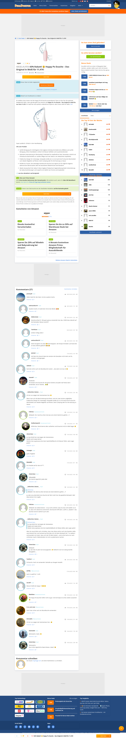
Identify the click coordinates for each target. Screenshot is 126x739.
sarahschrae (92, 165)
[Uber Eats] (40, 711)
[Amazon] (19, 63)
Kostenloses (64, 5)
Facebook (25, 1)
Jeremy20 (31, 294)
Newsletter (50, 1)
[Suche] (109, 5)
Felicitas (36, 412)
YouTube (38, 1)
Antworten (29, 299)
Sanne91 (33, 377)
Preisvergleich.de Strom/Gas (63, 701)
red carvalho (92, 215)
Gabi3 (90, 149)
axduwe (30, 365)
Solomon (91, 200)
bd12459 (91, 124)
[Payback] (40, 706)
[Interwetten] (19, 706)
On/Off (30, 582)
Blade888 (31, 462)
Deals (35, 5)
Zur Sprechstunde (95, 56)
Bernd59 (91, 170)
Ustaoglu (31, 450)
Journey (91, 195)
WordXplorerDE (93, 139)
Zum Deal (46, 77)
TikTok (44, 1)
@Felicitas (30, 490)
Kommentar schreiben (70, 289)
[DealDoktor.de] (23, 5)
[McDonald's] (30, 706)
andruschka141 (35, 305)
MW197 (91, 220)
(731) (50, 216)
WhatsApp (18, 1)
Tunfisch (31, 559)
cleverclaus (31, 434)
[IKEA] (40, 702)
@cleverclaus (31, 522)
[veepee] (19, 715)
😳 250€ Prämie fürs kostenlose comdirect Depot (54, 11)
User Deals (21, 38)
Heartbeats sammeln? (95, 175)
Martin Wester (93, 206)
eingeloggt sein (36, 661)
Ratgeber (72, 5)
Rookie (91, 226)
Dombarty (92, 155)
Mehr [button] (80, 5)
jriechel (35, 353)
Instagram (31, 1)
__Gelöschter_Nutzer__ (35, 392)
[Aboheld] (19, 702)
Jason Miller (92, 211)
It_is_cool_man (35, 607)
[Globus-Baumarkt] (30, 702)
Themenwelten (53, 5)
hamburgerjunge (94, 190)
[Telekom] (30, 711)
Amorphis (34, 619)
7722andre (92, 134)
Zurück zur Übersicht (47, 85)
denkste (91, 160)
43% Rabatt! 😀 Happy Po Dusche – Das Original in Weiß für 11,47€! (52, 736)
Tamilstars (35, 329)
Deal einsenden (95, 46)
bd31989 (91, 144)
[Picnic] (19, 711)
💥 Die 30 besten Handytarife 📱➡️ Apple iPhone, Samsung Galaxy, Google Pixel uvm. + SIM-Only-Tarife (95, 708)
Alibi (90, 185)
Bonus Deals (43, 5)
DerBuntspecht (41, 423)
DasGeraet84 (92, 129)
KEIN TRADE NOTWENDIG (78, 11)
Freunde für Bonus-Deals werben (65, 715)
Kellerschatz (36, 317)
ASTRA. (32, 72)
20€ (71, 104)
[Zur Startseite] (117, 4)
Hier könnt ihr (36, 182)
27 (40, 72)
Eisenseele (33, 630)
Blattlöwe (37, 594)
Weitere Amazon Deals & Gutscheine (66, 260)
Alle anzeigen (95, 110)
